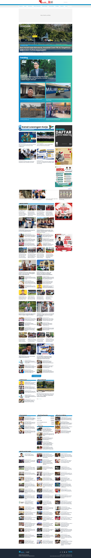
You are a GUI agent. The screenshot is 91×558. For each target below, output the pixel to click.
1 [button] (42, 53)
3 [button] (45, 53)
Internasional (30, 6)
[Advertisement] (4, 21)
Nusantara (21, 6)
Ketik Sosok (24, 62)
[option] (45, 38)
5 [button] (48, 53)
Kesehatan (62, 6)
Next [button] (71, 38)
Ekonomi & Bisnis (51, 6)
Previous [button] (19, 38)
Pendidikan (57, 6)
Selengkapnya (37, 376)
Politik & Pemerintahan (37, 6)
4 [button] (46, 53)
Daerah (25, 6)
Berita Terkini (24, 203)
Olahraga (66, 6)
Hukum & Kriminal (44, 6)
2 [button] (44, 53)
